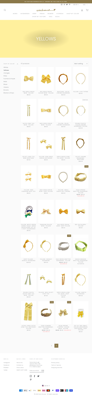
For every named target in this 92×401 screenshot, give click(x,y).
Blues (5, 84)
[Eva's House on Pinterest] (31, 380)
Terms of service (56, 365)
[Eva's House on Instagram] (31, 376)
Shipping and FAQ (56, 367)
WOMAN (50, 13)
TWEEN (42, 13)
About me (19, 362)
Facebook (6, 365)
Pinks (5, 76)
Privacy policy (55, 362)
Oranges (7, 73)
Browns (6, 90)
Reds (5, 81)
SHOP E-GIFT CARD (22, 370)
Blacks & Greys (9, 93)
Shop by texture (39, 16)
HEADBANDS (25, 13)
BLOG (58, 16)
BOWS (15, 13)
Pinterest (6, 367)
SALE (50, 16)
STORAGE (60, 13)
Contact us (20, 365)
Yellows (6, 70)
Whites (6, 67)
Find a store (20, 367)
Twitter (5, 370)
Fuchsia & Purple (9, 79)
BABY (34, 13)
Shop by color (73, 13)
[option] (46, 1)
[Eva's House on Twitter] (38, 376)
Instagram (7, 362)
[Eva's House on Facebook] (34, 376)
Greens (6, 87)
